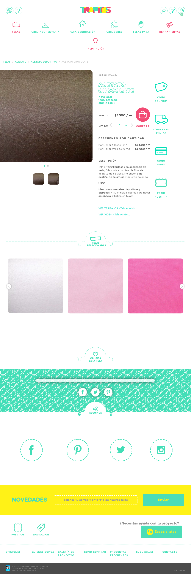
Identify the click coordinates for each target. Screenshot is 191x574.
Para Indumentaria (45, 32)
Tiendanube (179, 570)
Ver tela (59, 280)
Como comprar (95, 552)
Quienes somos (43, 552)
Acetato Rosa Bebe (94, 274)
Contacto (170, 552)
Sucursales (145, 552)
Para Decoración (83, 32)
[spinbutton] (120, 125)
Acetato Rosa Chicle (156, 274)
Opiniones (13, 552)
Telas (16, 32)
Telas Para (141, 32)
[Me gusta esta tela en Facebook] (82, 392)
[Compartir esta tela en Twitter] (95, 392)
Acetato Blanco (30, 274)
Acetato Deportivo (44, 62)
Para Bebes (114, 32)
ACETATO (20, 62)
